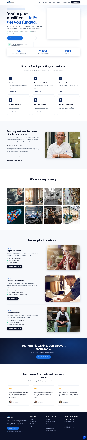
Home (38, 2)
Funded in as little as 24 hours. (14, 160)
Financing (44, 2)
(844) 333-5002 (66, 2)
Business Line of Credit (50, 421)
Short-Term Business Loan (51, 423)
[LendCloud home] (10, 2)
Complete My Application (15, 266)
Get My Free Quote (13, 428)
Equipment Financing (50, 428)
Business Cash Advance (51, 430)
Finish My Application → (15, 38)
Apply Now (32, 426)
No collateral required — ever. (14, 145)
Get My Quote (76, 2)
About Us (32, 423)
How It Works (52, 2)
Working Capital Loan (50, 426)
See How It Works (13, 298)
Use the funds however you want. (15, 156)
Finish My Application (43, 357)
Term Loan (48, 419)
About (58, 2)
